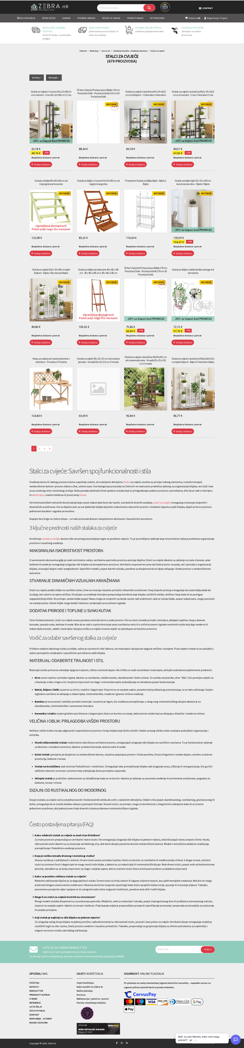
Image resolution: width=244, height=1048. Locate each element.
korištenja (90, 974)
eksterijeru (38, 495)
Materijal (53, 77)
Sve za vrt (106, 51)
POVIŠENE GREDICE (86, 18)
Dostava (81, 994)
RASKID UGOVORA (38, 1022)
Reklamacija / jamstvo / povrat (93, 998)
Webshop (94, 51)
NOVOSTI (34, 986)
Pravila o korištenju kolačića (91, 1002)
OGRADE (66, 18)
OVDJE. (121, 956)
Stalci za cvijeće (158, 51)
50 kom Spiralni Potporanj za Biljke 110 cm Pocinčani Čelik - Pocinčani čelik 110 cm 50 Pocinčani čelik (98, 93)
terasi (83, 495)
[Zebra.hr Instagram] (122, 1043)
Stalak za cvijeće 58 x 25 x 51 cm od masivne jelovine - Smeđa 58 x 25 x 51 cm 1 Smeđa (98, 360)
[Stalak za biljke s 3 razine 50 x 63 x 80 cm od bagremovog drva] (98, 211)
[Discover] (163, 1002)
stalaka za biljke (51, 538)
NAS (38, 974)
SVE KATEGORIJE (27, 18)
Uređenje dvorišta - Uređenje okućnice (130, 51)
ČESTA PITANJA (37, 1010)
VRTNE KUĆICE (49, 18)
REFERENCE (35, 1002)
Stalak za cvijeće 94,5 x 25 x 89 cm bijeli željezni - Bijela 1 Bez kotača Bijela (51, 271)
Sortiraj (36, 77)
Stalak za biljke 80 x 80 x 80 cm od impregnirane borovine (51, 182)
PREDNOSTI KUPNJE (39, 994)
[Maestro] (140, 1002)
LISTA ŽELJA (35, 1006)
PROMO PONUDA (135, 18)
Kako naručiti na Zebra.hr (90, 986)
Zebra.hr (83, 51)
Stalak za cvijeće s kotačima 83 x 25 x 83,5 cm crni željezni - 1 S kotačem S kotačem (145, 93)
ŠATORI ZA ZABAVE (111, 18)
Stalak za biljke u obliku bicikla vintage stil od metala (193, 271)
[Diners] (180, 1002)
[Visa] (152, 1002)
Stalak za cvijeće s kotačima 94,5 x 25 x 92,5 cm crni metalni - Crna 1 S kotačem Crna (193, 93)
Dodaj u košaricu (42, 164)
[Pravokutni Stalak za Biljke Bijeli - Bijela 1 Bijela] (145, 211)
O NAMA (33, 998)
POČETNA (34, 982)
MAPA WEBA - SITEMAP (40, 1018)
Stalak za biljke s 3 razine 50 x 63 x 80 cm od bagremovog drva (98, 182)
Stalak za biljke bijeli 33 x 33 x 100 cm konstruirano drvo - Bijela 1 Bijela (193, 182)
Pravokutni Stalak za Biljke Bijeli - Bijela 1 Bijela (145, 182)
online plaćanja (144, 974)
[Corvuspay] (140, 994)
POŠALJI (207, 949)
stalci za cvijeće (162, 502)
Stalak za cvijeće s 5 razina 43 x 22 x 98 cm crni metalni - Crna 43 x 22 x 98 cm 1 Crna (51, 93)
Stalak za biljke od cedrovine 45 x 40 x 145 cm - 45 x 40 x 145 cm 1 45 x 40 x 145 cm (98, 271)
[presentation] (31, 33)
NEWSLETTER (36, 990)
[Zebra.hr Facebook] (117, 1043)
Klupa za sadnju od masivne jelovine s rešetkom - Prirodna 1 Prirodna (51, 360)
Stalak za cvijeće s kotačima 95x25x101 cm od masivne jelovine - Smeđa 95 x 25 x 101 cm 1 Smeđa (146, 360)
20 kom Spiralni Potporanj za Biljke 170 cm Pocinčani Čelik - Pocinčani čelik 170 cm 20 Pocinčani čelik (145, 271)
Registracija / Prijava (217, 18)
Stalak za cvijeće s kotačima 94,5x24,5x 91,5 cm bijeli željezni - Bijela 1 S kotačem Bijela (193, 360)
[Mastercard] (129, 1002)
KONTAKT (34, 1014)
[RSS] (127, 1043)
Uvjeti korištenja (85, 982)
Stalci (126, 482)
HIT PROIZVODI (157, 18)
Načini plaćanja (85, 990)
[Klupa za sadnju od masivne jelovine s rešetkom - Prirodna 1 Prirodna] (51, 389)
